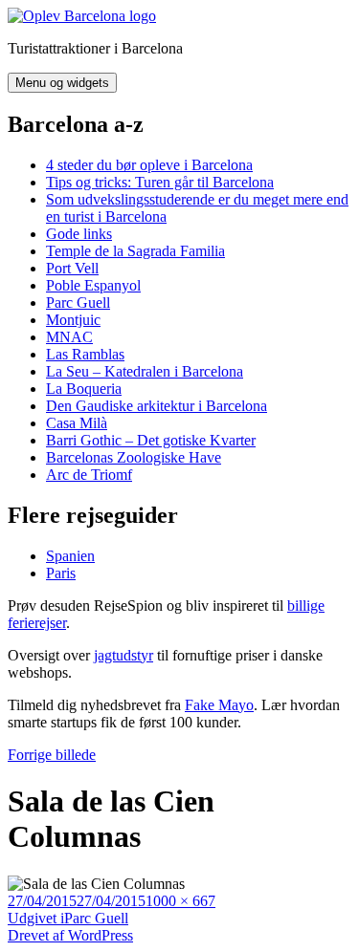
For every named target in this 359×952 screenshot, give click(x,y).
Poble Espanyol (93, 285)
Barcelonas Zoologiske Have (133, 457)
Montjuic (73, 320)
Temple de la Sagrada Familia (135, 251)
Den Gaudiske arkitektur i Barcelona (156, 406)
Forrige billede (52, 754)
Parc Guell (78, 302)
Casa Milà (76, 423)
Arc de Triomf (89, 474)
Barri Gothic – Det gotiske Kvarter (151, 440)
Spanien (70, 556)
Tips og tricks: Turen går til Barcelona (160, 182)
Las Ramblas (85, 354)
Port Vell (72, 268)
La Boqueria (84, 388)
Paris (61, 573)
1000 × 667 (180, 901)
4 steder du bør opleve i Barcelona (149, 165)
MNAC (69, 337)
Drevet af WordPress (70, 935)
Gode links (79, 234)
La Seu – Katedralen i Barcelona (144, 371)
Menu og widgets (62, 83)
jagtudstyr (123, 655)
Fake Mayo (219, 705)
